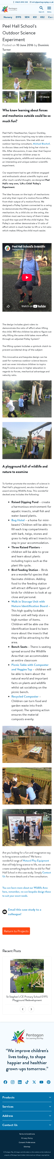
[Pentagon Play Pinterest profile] (49, 1082)
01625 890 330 (21, 2)
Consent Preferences (27, 1142)
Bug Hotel (18, 520)
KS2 (42, 17)
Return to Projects (16, 931)
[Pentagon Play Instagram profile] (13, 1082)
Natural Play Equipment (36, 861)
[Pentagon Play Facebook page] (5, 1082)
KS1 (35, 17)
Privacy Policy (27, 1138)
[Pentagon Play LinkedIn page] (20, 1082)
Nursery (8, 17)
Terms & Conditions (27, 1134)
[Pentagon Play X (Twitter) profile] (34, 1082)
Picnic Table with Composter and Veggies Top (30, 667)
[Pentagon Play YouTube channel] (41, 1082)
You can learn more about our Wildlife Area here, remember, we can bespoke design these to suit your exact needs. (26, 892)
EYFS (18, 17)
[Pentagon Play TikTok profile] (27, 1082)
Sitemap (27, 1146)
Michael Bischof (41, 143)
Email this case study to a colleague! (24, 911)
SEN (27, 17)
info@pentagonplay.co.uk (42, 2)
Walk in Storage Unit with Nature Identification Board (29, 603)
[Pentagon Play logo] (9, 9)
